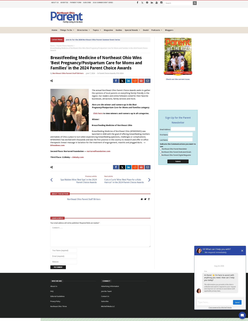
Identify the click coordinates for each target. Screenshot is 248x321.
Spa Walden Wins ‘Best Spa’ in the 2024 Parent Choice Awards (79, 179)
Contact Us (105, 296)
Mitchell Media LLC (108, 306)
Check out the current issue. (178, 79)
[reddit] (135, 81)
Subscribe (87, 2)
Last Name (164, 140)
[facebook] (116, 81)
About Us (55, 2)
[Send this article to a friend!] (147, 81)
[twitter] (122, 81)
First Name (164, 135)
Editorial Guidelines (57, 296)
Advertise (64, 2)
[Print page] (141, 81)
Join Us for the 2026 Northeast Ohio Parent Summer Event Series (93, 40)
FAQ (51, 291)
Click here (98, 113)
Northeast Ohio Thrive (58, 306)
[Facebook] (137, 2)
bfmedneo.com (57, 145)
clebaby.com (78, 157)
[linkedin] (128, 81)
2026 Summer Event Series (103, 2)
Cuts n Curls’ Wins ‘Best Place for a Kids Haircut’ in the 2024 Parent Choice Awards (124, 179)
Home (52, 46)
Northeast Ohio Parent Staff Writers (68, 73)
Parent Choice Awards (65, 46)
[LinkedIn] (151, 2)
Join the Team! (106, 291)
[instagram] (161, 2)
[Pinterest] (147, 2)
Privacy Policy (55, 301)
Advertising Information (110, 286)
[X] (142, 2)
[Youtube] (156, 2)
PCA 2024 (119, 73)
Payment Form (75, 2)
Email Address (165, 129)
